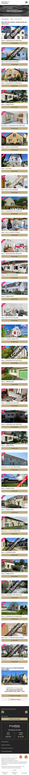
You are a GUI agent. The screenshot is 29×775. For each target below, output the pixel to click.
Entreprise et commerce (7, 748)
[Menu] (26, 2)
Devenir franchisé (5, 744)
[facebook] (2, 712)
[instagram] (26, 712)
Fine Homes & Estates (6, 751)
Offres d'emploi (4, 741)
